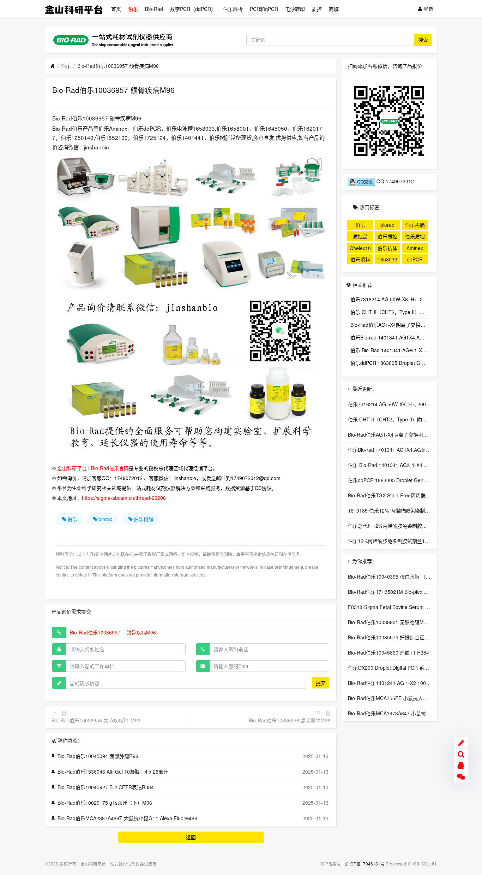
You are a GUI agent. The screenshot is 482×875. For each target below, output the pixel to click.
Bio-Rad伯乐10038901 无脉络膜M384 (390, 622)
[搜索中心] (461, 754)
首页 (116, 8)
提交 (321, 682)
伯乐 (133, 8)
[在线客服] (461, 765)
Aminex (414, 248)
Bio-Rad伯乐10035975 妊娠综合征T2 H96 (394, 637)
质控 (317, 8)
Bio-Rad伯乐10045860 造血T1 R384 (388, 652)
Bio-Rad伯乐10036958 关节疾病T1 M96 (96, 720)
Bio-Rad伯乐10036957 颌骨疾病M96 (118, 65)
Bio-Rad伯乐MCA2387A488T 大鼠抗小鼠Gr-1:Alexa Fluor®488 (127, 818)
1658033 (387, 259)
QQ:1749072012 (394, 181)
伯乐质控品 (387, 237)
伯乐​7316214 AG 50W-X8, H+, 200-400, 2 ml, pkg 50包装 (390, 299)
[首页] (52, 66)
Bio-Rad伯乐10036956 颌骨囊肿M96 (289, 720)
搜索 (423, 39)
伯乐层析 (233, 8)
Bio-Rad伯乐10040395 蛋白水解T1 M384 (394, 576)
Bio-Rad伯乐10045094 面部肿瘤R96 (98, 755)
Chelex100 (360, 248)
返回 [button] (191, 837)
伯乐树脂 (143, 518)
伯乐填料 (360, 259)
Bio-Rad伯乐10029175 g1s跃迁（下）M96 (105, 802)
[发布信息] (461, 743)
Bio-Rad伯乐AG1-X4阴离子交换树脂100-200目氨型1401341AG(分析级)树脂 (390, 324)
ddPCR (415, 259)
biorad (105, 518)
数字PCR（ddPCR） (193, 8)
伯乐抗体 (387, 248)
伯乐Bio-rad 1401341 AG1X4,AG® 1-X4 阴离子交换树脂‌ (390, 337)
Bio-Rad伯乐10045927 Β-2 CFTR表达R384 (106, 787)
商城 (334, 8)
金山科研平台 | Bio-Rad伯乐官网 (93, 468)
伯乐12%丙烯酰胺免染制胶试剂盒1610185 (395, 540)
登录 (427, 8)
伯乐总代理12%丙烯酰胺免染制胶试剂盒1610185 (402, 525)
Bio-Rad (154, 8)
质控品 (360, 236)
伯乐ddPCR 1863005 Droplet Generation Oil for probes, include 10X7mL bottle (390, 362)
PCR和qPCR (264, 8)
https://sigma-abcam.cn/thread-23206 (124, 497)
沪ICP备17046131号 (365, 864)
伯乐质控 (415, 236)
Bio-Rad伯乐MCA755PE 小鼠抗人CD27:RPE (397, 698)
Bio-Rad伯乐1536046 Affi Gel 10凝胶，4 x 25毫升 (113, 771)
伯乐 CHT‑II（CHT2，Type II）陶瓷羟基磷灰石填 (390, 311)
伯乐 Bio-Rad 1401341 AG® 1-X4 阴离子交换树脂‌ (390, 350)
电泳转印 (295, 8)
